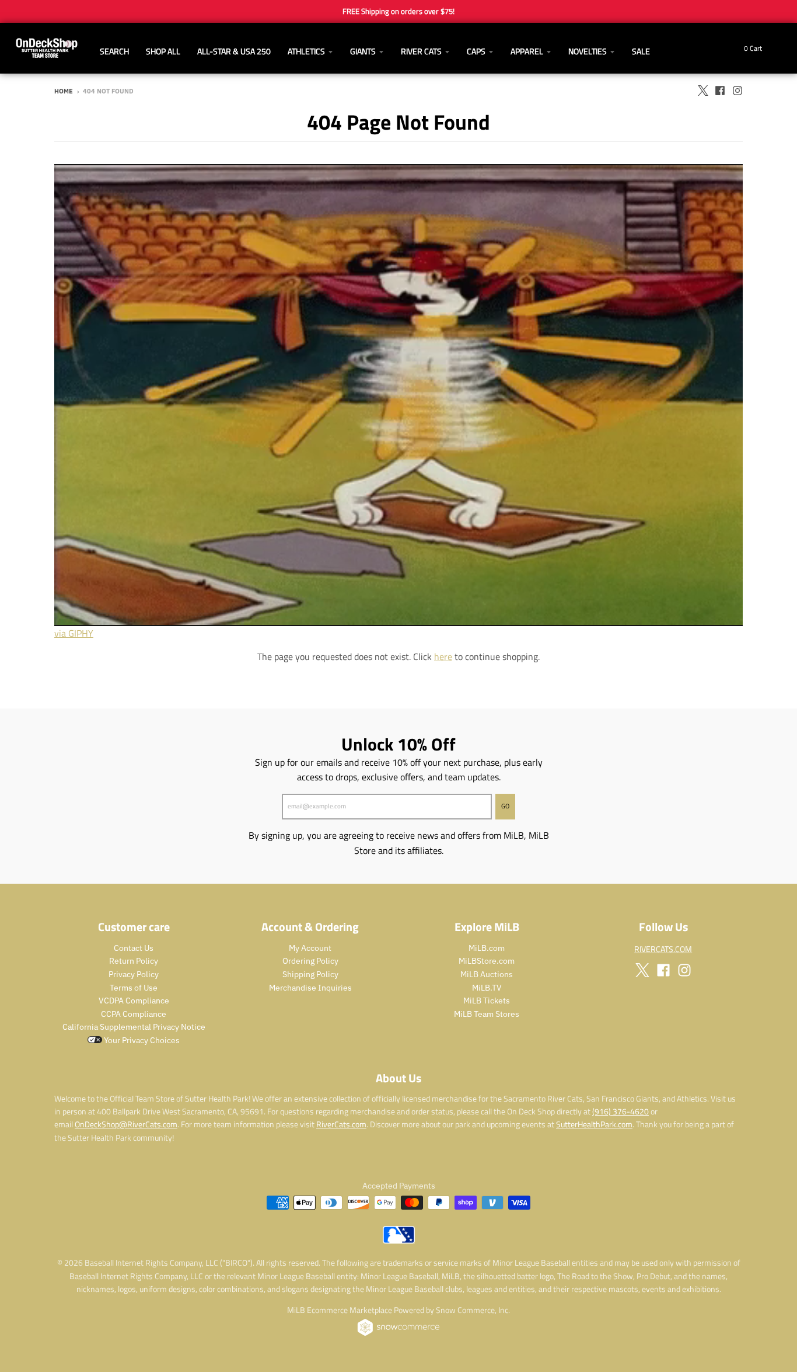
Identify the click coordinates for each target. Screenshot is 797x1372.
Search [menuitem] (114, 51)
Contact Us (133, 948)
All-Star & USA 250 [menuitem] (234, 51)
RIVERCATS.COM (663, 949)
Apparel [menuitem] (527, 51)
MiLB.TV (487, 987)
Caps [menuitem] (476, 51)
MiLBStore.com (487, 961)
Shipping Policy (310, 974)
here (443, 656)
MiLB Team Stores (486, 1014)
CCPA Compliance (133, 1014)
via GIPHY (73, 633)
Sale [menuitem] (641, 51)
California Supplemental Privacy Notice (133, 1027)
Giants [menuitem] (363, 51)
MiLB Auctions (486, 974)
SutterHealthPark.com (594, 1124)
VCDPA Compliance (134, 1000)
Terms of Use (134, 987)
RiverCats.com (341, 1124)
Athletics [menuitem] (306, 51)
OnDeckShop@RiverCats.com (126, 1124)
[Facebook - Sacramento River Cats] (720, 90)
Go (505, 806)
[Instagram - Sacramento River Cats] (737, 90)
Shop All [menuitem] (163, 51)
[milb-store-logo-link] (399, 1241)
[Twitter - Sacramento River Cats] (702, 90)
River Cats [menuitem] (421, 51)
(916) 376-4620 (620, 1111)
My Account (310, 948)
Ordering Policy (310, 961)
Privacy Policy (134, 974)
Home (63, 91)
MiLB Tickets (486, 1000)
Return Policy (133, 961)
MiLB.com (487, 948)
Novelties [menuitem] (587, 51)
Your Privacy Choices (141, 1040)
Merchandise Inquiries (310, 987)
